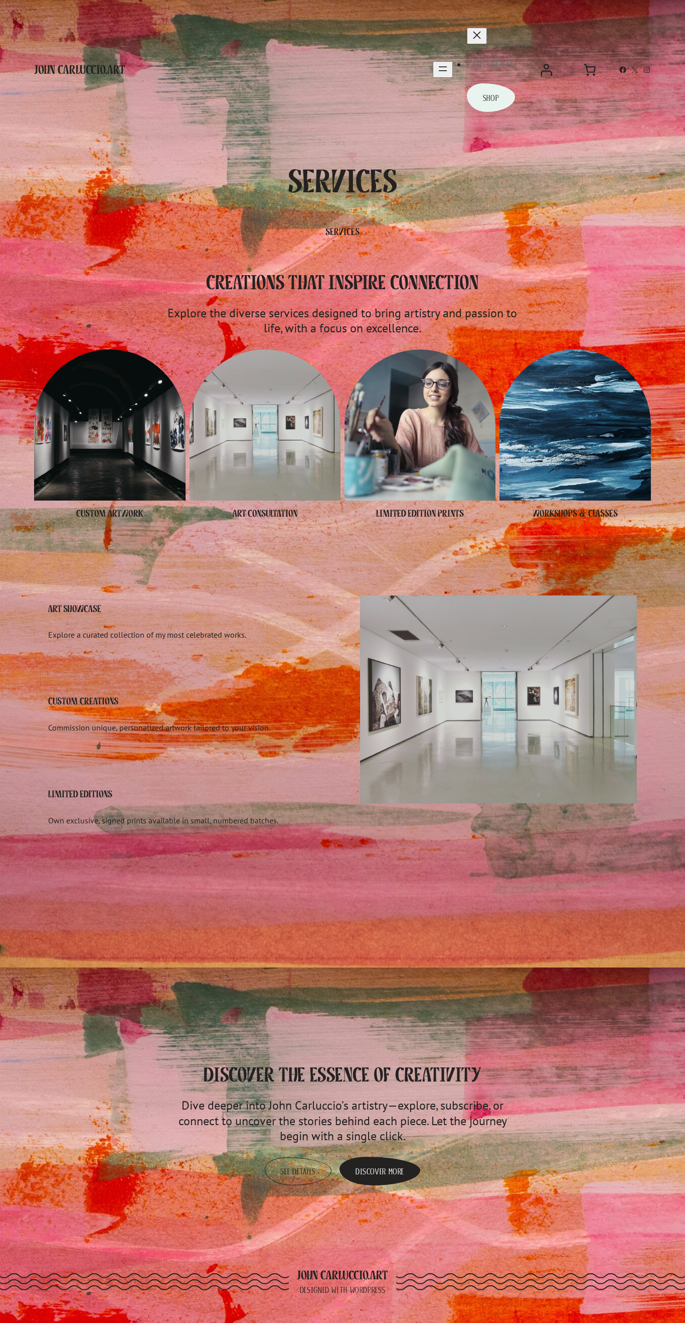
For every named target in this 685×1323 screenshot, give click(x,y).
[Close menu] (477, 36)
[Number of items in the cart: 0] (590, 70)
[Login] (546, 70)
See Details (297, 1171)
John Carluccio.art (79, 69)
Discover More (380, 1171)
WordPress (368, 1290)
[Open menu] (443, 69)
